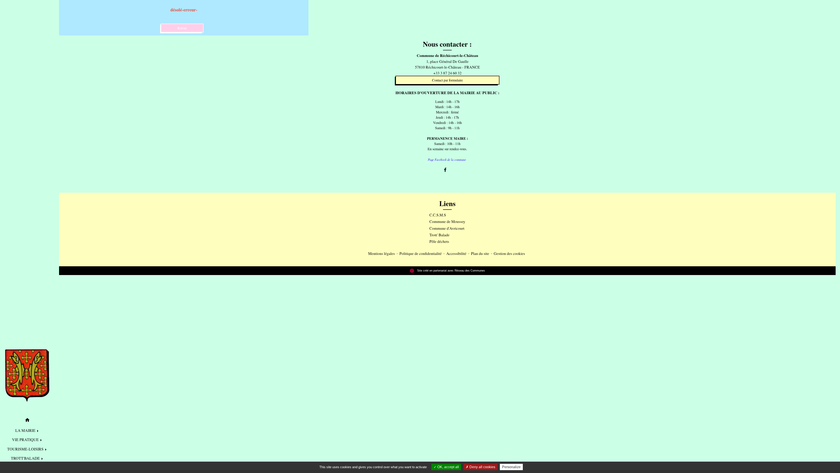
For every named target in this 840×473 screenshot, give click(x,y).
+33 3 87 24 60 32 (447, 73)
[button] (27, 421)
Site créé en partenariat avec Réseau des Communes (450, 270)
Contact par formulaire (447, 80)
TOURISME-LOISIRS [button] (25, 449)
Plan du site (480, 253)
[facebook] (447, 169)
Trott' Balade (439, 234)
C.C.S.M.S (437, 214)
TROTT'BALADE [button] (26, 458)
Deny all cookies (482, 467)
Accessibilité (456, 253)
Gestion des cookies (509, 253)
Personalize (511, 467)
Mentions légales (381, 253)
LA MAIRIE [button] (25, 430)
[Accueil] (27, 375)
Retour (182, 28)
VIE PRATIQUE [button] (26, 439)
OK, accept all (447, 467)
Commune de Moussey (447, 221)
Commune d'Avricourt (446, 228)
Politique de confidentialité (420, 253)
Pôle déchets (439, 241)
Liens (447, 203)
